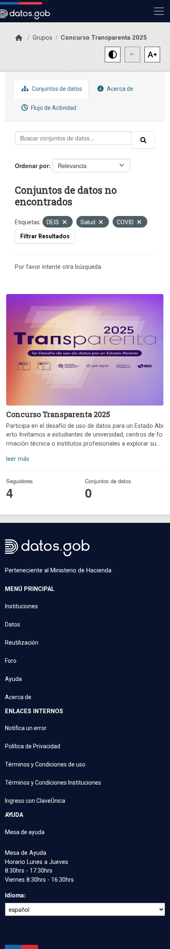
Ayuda (13, 679)
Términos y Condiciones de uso (45, 764)
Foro (11, 660)
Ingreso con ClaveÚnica (35, 800)
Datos (12, 624)
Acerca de (119, 88)
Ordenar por (32, 165)
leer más (17, 459)
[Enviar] (143, 140)
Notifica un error (26, 728)
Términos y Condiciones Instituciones (53, 782)
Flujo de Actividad (53, 107)
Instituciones (21, 606)
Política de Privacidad (32, 746)
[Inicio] (18, 38)
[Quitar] (64, 222)
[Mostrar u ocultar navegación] (159, 11)
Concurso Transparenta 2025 (104, 37)
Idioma (14, 895)
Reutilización (21, 642)
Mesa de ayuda (25, 832)
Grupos (42, 37)
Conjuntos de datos (56, 88)
